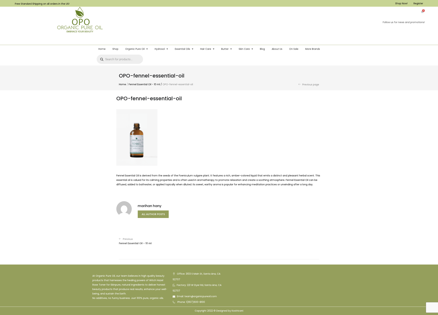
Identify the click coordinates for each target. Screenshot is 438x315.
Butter (225, 49)
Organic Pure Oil (135, 49)
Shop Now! (401, 3)
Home (102, 49)
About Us (277, 49)
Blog (262, 49)
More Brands (312, 49)
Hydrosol (160, 49)
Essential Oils (182, 49)
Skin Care (244, 49)
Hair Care (205, 49)
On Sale (293, 49)
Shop (115, 49)
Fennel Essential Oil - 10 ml (144, 84)
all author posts (153, 214)
